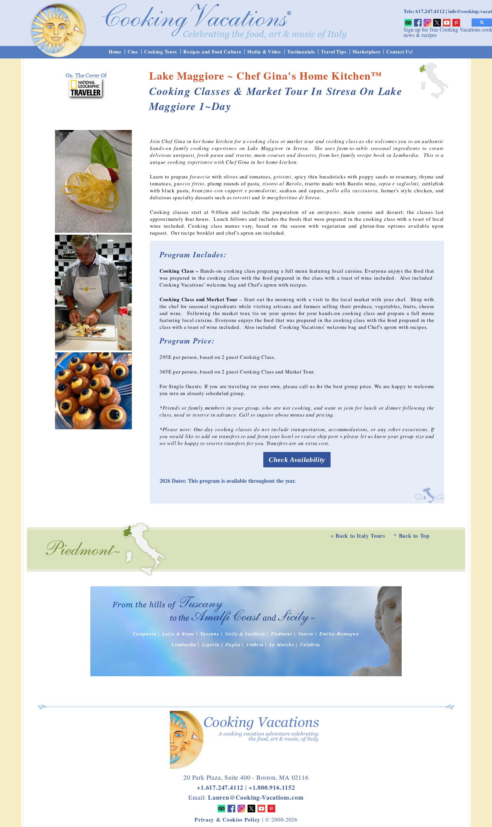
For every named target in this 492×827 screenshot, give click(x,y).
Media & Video (264, 51)
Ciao (133, 51)
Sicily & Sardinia (245, 633)
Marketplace (366, 51)
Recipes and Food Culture (212, 51)
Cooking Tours (160, 51)
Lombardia (183, 644)
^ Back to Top (411, 536)
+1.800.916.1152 (272, 787)
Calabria (310, 644)
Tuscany (209, 633)
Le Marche (281, 644)
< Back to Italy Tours (358, 536)
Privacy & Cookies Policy (227, 819)
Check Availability (297, 460)
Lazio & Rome (178, 633)
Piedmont (282, 633)
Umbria (255, 644)
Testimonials (301, 51)
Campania (144, 633)
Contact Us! (399, 51)
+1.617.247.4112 (220, 787)
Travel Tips (333, 51)
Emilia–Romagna (339, 633)
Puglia (233, 644)
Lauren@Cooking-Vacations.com (255, 797)
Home (115, 51)
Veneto (306, 633)
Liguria (210, 644)
